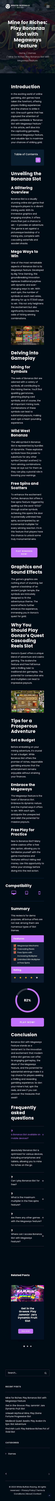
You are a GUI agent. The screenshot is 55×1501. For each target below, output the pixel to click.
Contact (37, 1493)
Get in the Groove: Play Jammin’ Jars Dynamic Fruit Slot (27, 1315)
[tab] (27, 1134)
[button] (38, 160)
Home (22, 53)
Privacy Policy (28, 1490)
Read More (26, 1331)
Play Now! (27, 1022)
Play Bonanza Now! (24, 552)
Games (32, 53)
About (29, 1493)
